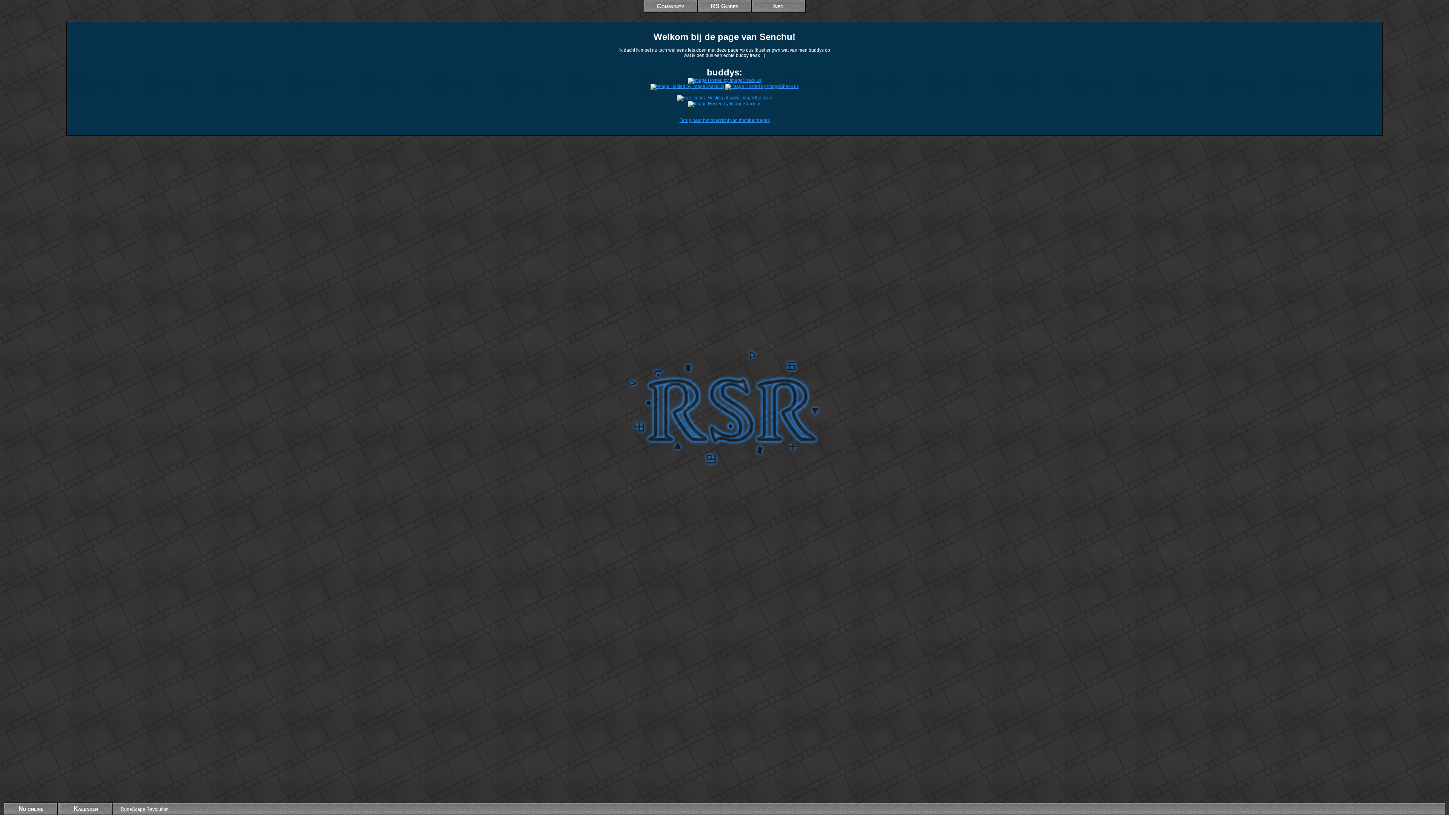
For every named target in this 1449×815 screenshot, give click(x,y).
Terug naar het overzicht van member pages (725, 120)
